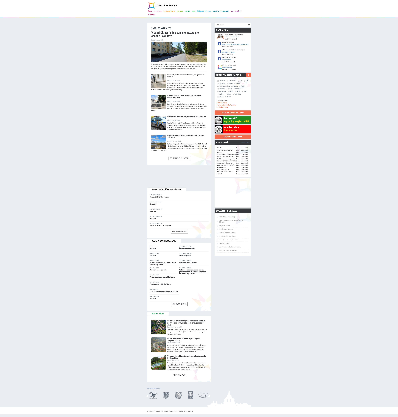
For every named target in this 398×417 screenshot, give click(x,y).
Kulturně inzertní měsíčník (231, 37)
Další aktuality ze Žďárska (179, 158)
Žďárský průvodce (226, 59)
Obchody (221, 89)
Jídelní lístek (244, 148)
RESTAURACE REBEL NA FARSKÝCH (226, 165)
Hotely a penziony (224, 86)
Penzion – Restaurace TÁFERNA (225, 156)
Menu (237, 148)
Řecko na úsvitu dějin (187, 248)
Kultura (180, 11)
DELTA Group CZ (222, 103)
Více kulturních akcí (179, 304)
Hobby (238, 83)
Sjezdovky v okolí (224, 243)
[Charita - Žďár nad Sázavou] (178, 395)
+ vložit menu (245, 142)
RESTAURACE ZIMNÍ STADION (224, 172)
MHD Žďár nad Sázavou (226, 229)
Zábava (221, 97)
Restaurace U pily (221, 167)
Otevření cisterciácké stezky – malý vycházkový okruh (163, 264)
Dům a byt (222, 83)
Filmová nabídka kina (179, 231)
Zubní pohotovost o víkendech (228, 250)
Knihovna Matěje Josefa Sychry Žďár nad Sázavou (231, 221)
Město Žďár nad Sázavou (228, 52)
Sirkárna (153, 248)
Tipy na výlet (236, 11)
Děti (247, 81)
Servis (231, 91)
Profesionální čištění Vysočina (226, 105)
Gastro (231, 83)
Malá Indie (219, 152)
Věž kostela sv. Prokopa (188, 263)
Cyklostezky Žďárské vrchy (227, 217)
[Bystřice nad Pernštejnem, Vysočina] (153, 395)
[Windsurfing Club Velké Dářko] (203, 395)
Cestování (222, 81)
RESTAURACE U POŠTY (223, 169)
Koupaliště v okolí (224, 226)
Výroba (229, 94)
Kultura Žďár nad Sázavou (164, 241)
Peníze (230, 89)
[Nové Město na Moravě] (166, 395)
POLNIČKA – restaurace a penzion (226, 159)
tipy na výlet (158, 314)
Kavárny (235, 86)
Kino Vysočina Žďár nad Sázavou (166, 189)
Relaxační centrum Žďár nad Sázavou (230, 240)
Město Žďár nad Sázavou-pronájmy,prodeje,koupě (235, 44)
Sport (187, 11)
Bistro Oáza (220, 148)
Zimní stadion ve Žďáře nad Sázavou (230, 247)
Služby (238, 91)
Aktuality (158, 11)
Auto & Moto (232, 81)
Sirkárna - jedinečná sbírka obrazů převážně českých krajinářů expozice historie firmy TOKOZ (192, 272)
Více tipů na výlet (179, 375)
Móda (243, 86)
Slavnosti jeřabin (185, 256)
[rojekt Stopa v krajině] (190, 395)
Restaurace (222, 91)
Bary (241, 81)
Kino (193, 11)
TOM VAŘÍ (219, 174)
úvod (150, 11)
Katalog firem (169, 11)
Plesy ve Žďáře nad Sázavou (227, 233)
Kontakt (151, 15)
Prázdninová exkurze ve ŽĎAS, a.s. (162, 277)
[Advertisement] (233, 192)
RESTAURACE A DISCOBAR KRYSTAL (226, 161)
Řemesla (238, 89)
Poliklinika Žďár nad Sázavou (227, 236)
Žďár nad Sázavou (204, 11)
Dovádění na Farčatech (158, 270)
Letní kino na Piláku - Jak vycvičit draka (164, 291)
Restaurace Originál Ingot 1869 (225, 163)
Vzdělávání (238, 94)
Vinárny (221, 94)
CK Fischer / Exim (222, 107)
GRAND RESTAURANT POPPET (225, 150)
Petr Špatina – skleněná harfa (160, 284)
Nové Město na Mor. (221, 11)
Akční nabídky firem (233, 137)
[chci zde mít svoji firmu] (248, 75)
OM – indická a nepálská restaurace (226, 154)
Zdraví (229, 97)
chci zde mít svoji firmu (233, 113)
